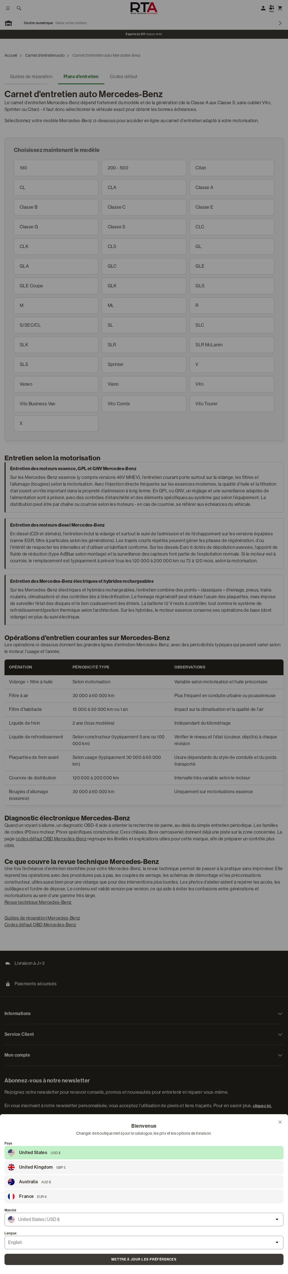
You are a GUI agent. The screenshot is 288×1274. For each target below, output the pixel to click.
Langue (10, 1233)
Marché (10, 1210)
